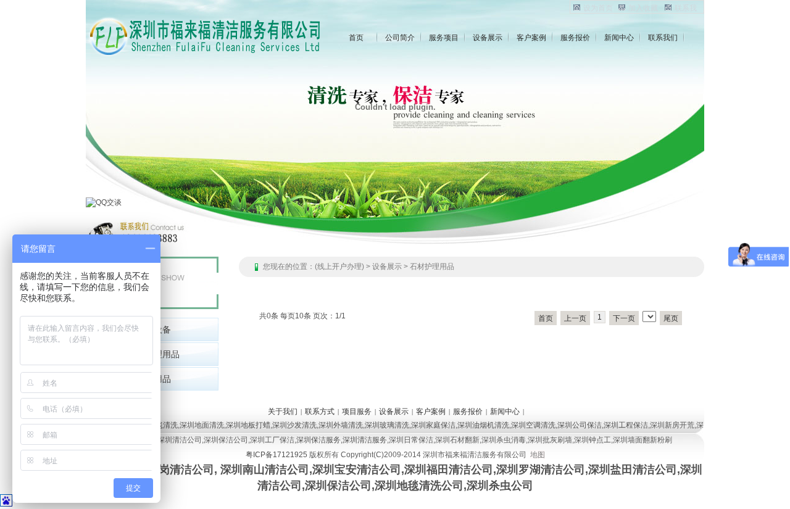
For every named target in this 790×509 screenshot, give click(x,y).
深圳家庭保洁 (433, 425)
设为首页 (598, 8)
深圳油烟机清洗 (483, 425)
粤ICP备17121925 (276, 454)
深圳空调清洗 (533, 425)
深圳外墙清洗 (340, 425)
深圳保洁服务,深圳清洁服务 (341, 440)
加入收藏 (643, 8)
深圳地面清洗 (202, 425)
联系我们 (663, 37)
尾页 (670, 318)
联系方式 (320, 411)
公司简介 (400, 37)
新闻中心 (619, 37)
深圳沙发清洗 (294, 425)
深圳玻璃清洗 (387, 425)
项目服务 (357, 411)
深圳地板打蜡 (248, 425)
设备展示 (487, 37)
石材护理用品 (432, 266)
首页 (356, 37)
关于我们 (282, 411)
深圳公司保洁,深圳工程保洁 (602, 425)
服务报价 (575, 37)
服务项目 (444, 37)
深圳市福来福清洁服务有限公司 (474, 454)
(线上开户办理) (339, 266)
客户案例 (531, 37)
